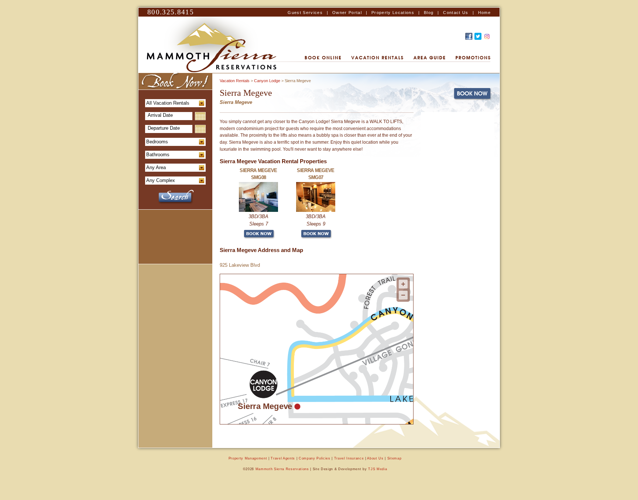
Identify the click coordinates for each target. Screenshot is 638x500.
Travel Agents (283, 458)
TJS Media (377, 469)
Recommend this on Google (487, 36)
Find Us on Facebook (469, 36)
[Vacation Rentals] (377, 58)
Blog (428, 12)
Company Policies (314, 458)
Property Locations (392, 12)
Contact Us (455, 12)
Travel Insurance (349, 458)
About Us (375, 458)
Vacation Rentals (235, 80)
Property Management (248, 458)
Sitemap (394, 458)
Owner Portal (347, 12)
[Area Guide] (429, 58)
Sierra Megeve (265, 406)
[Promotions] (473, 58)
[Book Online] (323, 58)
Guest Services (305, 12)
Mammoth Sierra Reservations (282, 469)
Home (484, 12)
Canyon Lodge (267, 80)
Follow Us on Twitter (477, 36)
